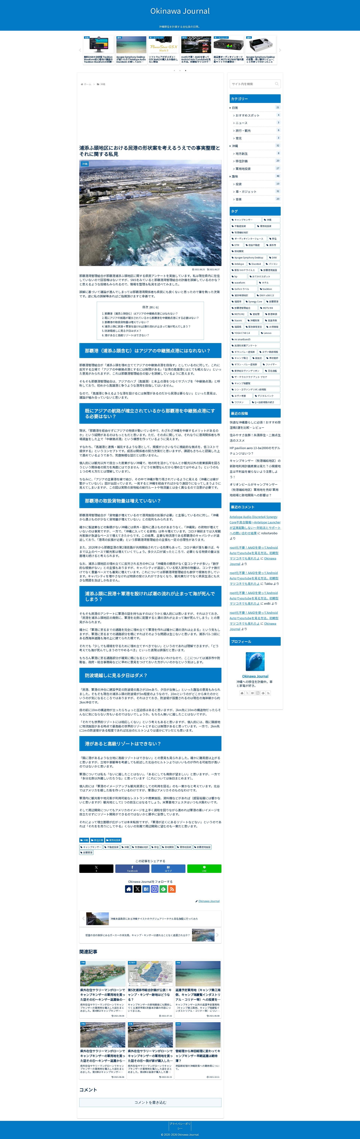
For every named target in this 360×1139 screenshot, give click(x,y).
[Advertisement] (150, 115)
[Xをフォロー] (137, 889)
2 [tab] (180, 70)
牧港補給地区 (141, 847)
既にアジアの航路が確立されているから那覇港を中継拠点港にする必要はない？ (152, 318)
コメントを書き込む (150, 1102)
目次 (145, 307)
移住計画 (98, 840)
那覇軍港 (87, 852)
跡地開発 (169, 847)
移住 (156, 847)
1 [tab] (174, 70)
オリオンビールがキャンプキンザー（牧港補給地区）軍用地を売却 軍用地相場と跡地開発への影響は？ (254, 489)
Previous (80, 50)
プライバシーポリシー (180, 1126)
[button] (277, 84)
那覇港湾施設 (203, 847)
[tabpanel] (99, 50)
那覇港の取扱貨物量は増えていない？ (127, 322)
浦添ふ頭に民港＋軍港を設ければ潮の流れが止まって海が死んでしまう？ (148, 326)
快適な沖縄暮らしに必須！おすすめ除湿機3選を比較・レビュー (255, 425)
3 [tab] (186, 70)
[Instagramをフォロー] (154, 889)
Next (280, 50)
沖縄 (85, 840)
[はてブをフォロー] (146, 889)
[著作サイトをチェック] (129, 889)
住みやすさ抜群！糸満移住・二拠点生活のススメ (255, 438)
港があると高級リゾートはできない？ (127, 335)
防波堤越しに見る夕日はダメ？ (123, 331)
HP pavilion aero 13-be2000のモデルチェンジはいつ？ (255, 451)
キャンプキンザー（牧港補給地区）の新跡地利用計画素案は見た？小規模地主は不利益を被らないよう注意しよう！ (255, 468)
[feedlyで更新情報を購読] (163, 889)
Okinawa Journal (255, 676)
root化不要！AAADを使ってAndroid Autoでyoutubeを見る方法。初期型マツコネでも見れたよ (254, 553)
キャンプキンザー (92, 847)
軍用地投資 (114, 840)
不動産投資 (112, 847)
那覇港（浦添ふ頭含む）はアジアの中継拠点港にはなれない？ (141, 313)
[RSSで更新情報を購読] (172, 889)
